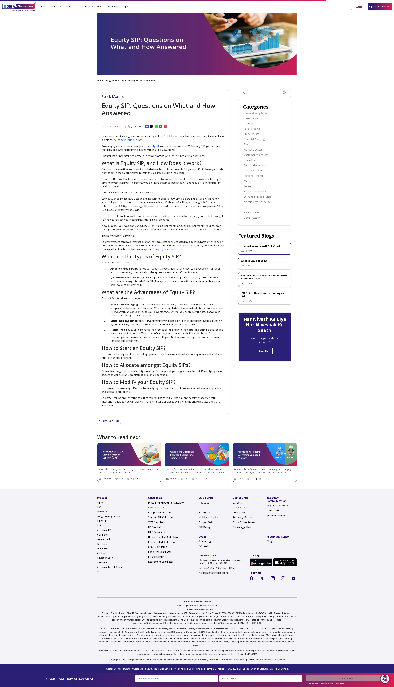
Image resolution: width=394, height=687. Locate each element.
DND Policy (283, 668)
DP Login (204, 546)
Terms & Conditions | (216, 668)
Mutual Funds (252, 181)
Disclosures (273, 510)
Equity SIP (102, 520)
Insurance (102, 562)
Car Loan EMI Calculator (162, 542)
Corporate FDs (104, 530)
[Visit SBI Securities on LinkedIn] (273, 579)
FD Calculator (155, 527)
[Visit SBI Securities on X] (262, 579)
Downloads (239, 507)
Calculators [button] (86, 6)
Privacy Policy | (180, 668)
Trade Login (206, 541)
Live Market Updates (255, 113)
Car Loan (101, 553)
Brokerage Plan (242, 527)
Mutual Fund (103, 539)
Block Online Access (244, 522)
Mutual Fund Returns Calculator (166, 502)
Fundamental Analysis (256, 191)
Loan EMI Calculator (159, 552)
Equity (100, 502)
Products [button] (55, 6)
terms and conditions (337, 683)
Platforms (204, 512)
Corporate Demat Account (110, 567)
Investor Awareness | (134, 668)
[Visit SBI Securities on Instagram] (283, 579)
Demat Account (252, 217)
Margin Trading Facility (257, 202)
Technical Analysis (254, 165)
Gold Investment (253, 170)
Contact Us (239, 512)
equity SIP (154, 146)
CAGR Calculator (157, 547)
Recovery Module (243, 517)
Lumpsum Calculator (160, 512)
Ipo (246, 207)
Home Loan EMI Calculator (163, 537)
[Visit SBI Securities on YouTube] (294, 579)
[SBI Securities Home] (19, 6)
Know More (265, 351)
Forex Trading (252, 128)
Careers (237, 502)
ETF (99, 525)
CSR (201, 507)
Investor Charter (113, 668)
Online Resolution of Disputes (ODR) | (257, 668)
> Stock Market (119, 80)
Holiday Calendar (208, 517)
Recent (248, 186)
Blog (108, 80)
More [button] (100, 6)
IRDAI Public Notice (247, 653)
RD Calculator (156, 556)
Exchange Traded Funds (257, 196)
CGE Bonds (103, 534)
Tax (246, 144)
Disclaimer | (165, 668)
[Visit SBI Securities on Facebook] (252, 579)
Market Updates (253, 149)
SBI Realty (113, 6)
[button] (385, 679)
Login (358, 6)
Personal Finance (253, 175)
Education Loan (105, 557)
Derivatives (250, 123)
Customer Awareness (256, 155)
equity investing (165, 249)
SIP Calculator (156, 507)
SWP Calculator (157, 522)
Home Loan (250, 160)
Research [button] (70, 6)
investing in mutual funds (127, 140)
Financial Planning (254, 139)
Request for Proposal (279, 505)
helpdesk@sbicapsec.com (213, 572)
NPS (99, 571)
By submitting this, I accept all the (326, 683)
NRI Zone (102, 543)
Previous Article (110, 420)
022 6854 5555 (207, 568)
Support (125, 6)
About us (204, 502)
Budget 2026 (206, 522)
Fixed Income (251, 212)
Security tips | (152, 668)
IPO (99, 507)
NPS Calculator (156, 532)
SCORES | (232, 668)
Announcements (276, 515)
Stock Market (251, 134)
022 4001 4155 (225, 568)
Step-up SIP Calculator (161, 517)
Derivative (102, 511)
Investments (251, 118)
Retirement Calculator (160, 561)
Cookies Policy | (196, 668)
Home (43, 6)
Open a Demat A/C (379, 6)
